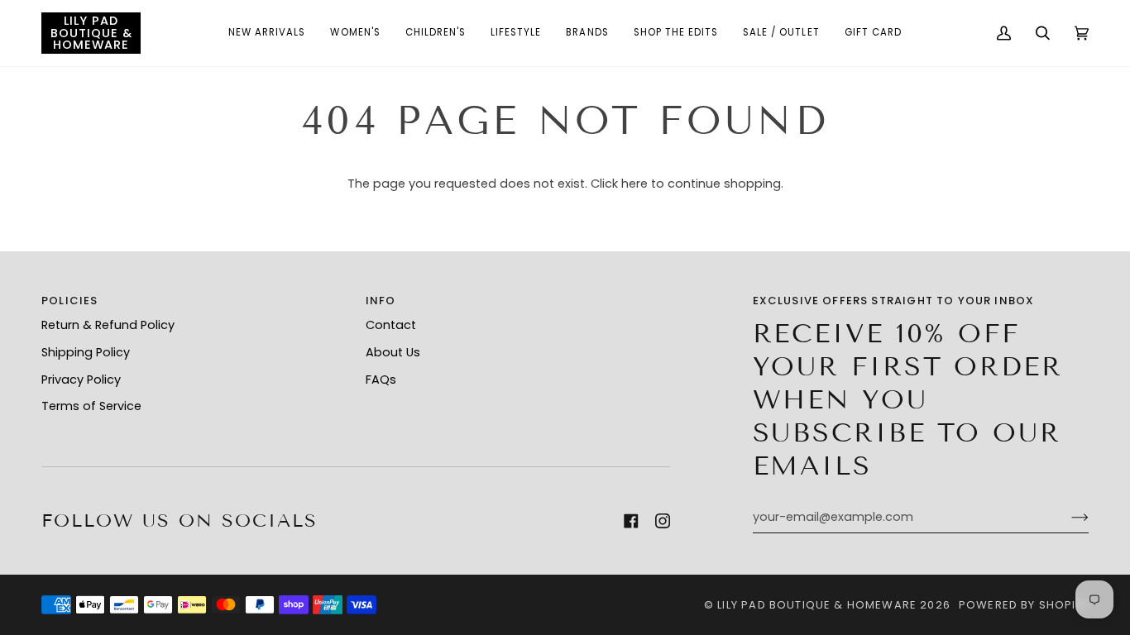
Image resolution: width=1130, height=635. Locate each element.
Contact (391, 325)
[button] (267, 33)
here (634, 183)
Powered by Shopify (1024, 605)
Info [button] (381, 300)
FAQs (381, 379)
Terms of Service (91, 406)
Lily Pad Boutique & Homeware (817, 605)
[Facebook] (631, 520)
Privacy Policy (81, 379)
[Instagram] (662, 520)
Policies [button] (69, 300)
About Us (393, 352)
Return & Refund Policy (108, 325)
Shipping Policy (85, 352)
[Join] (1067, 517)
